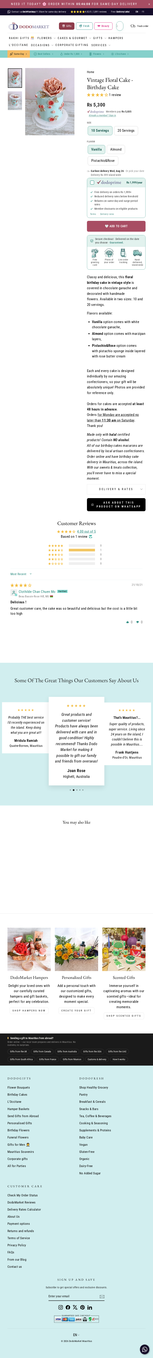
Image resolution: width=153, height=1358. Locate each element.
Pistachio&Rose (103, 160)
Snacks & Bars (88, 1109)
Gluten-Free (86, 1152)
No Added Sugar (90, 1173)
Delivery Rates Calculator (24, 1209)
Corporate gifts (17, 1159)
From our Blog (16, 1259)
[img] (21, 585)
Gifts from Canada (42, 1051)
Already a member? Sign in (102, 115)
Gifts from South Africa (21, 1059)
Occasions (40, 45)
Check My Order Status (22, 1195)
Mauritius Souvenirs (20, 1152)
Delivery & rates (116, 489)
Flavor (91, 141)
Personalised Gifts (19, 1123)
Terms (93, 214)
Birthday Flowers (18, 1130)
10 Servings (100, 130)
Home (90, 72)
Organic (84, 1159)
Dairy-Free (86, 1166)
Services (99, 45)
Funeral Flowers (18, 1137)
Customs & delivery (97, 1059)
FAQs (10, 1252)
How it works (119, 1059)
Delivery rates (107, 214)
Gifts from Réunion (72, 1059)
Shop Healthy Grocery (93, 1087)
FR (143, 11)
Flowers (45, 38)
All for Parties (16, 1166)
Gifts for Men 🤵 (18, 1144)
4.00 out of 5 (86, 531)
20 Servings (126, 130)
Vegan (83, 1144)
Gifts (98, 38)
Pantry (83, 1094)
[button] (98, 95)
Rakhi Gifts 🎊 (22, 38)
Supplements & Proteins (95, 1130)
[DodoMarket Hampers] (29, 949)
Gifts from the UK (18, 1051)
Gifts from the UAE (117, 1051)
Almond (115, 149)
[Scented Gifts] (124, 949)
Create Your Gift (76, 1010)
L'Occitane (18, 45)
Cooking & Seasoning (93, 1123)
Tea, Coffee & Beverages (95, 1116)
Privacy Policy (16, 1245)
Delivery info (122, 11)
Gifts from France (47, 1059)
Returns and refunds (20, 1231)
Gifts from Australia (67, 1051)
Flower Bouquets (18, 1087)
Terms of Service (18, 1238)
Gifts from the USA (92, 1051)
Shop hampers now (29, 1010)
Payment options (18, 1224)
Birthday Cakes (17, 1094)
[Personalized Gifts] (76, 949)
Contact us (14, 1267)
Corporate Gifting (72, 45)
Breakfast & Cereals (92, 1102)
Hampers (116, 38)
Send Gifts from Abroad (23, 1116)
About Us (13, 1216)
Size (89, 122)
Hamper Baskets (18, 1109)
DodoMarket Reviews (21, 1202)
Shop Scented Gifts (124, 1015)
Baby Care (86, 1137)
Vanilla (96, 149)
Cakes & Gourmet (73, 38)
